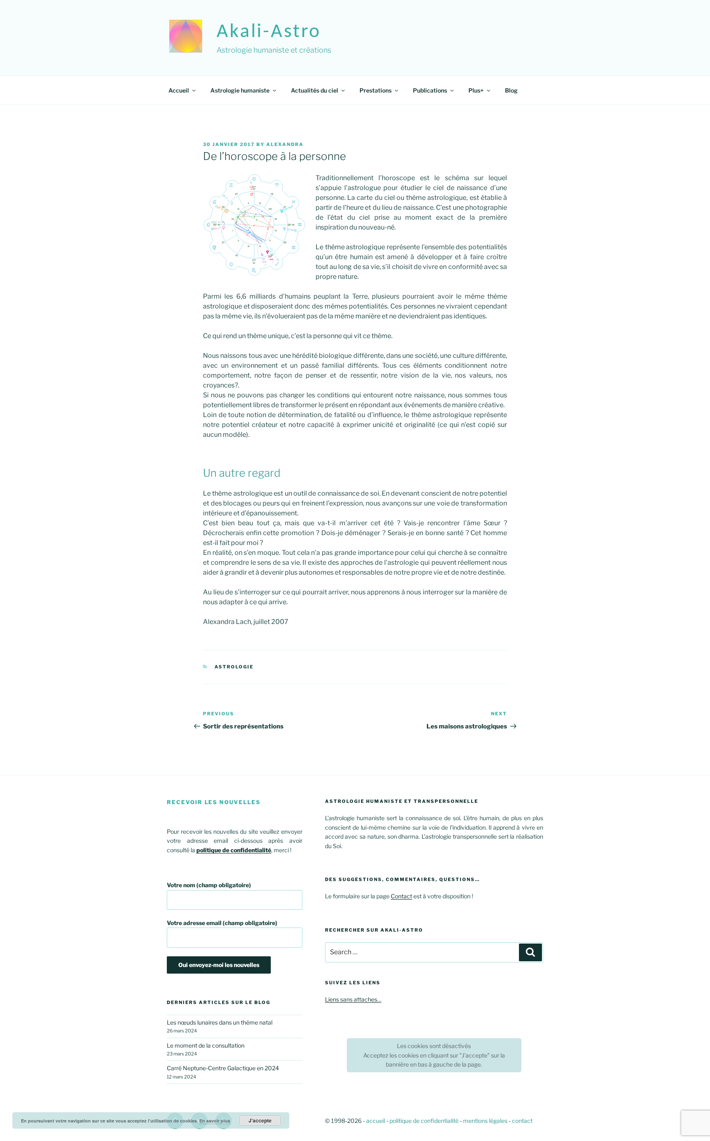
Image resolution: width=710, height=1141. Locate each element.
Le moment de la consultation (205, 1045)
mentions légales (485, 1120)
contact (522, 1120)
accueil (375, 1120)
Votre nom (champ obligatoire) (209, 884)
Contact (401, 896)
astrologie (234, 667)
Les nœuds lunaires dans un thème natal (219, 1022)
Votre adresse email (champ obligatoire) (222, 922)
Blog (511, 90)
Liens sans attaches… (353, 999)
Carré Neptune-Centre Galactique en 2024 (223, 1067)
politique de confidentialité (424, 1120)
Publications (430, 90)
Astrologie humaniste (240, 90)
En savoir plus (214, 1121)
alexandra (285, 144)
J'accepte (260, 1120)
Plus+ (476, 90)
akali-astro (269, 32)
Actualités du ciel (314, 90)
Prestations (376, 90)
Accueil (178, 90)
